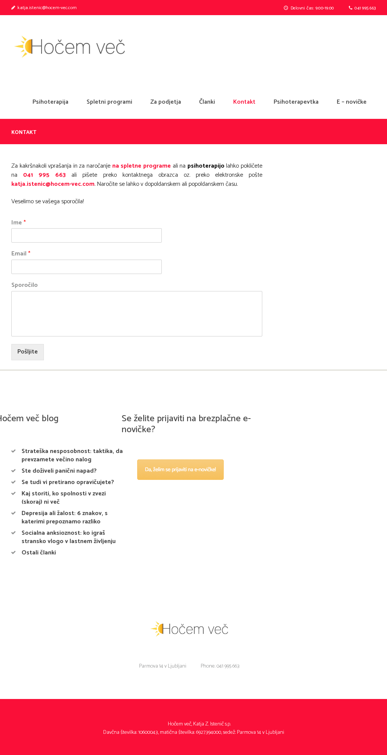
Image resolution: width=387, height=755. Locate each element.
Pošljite (27, 352)
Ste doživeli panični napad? (59, 471)
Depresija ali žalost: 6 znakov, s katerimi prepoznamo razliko (65, 517)
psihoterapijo (205, 166)
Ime (18, 223)
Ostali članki (39, 553)
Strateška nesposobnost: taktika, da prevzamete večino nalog (72, 455)
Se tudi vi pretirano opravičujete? (68, 482)
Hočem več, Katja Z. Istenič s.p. (199, 724)
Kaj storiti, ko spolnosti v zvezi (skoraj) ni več (64, 498)
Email (20, 254)
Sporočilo (24, 286)
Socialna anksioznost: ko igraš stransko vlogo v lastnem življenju (69, 537)
